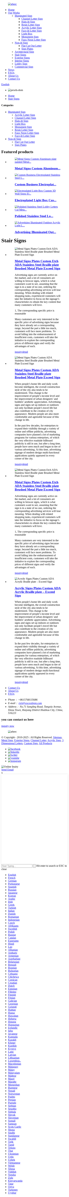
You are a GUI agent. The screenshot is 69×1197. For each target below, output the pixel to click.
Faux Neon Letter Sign (33, 39)
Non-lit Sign (21, 42)
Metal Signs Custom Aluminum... (37, 168)
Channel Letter (38, 740)
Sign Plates (27, 48)
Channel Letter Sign (32, 18)
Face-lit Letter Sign (31, 30)
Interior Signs (22, 60)
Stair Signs (20, 54)
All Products (45, 743)
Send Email (7, 769)
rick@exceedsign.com (30, 703)
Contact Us (14, 78)
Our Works (14, 12)
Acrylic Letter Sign (31, 27)
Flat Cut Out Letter (31, 45)
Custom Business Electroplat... (35, 184)
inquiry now (7, 726)
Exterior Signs (22, 57)
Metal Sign (7, 740)
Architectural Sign (24, 51)
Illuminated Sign (23, 15)
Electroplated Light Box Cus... (35, 200)
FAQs (11, 72)
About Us (13, 75)
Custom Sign (31, 743)
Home (11, 9)
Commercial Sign (24, 66)
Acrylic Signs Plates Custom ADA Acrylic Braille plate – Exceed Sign (38, 591)
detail (25, 351)
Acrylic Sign (54, 740)
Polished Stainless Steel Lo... (34, 216)
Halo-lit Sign (28, 21)
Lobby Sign (21, 63)
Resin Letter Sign (30, 24)
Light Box (26, 33)
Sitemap (57, 737)
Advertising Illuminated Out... (35, 232)
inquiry (18, 351)
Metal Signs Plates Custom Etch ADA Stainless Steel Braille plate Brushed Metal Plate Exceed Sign (37, 264)
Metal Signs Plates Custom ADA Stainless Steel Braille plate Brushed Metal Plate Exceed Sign (37, 373)
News (11, 69)
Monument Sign (30, 36)
